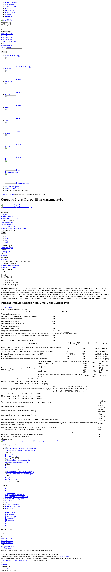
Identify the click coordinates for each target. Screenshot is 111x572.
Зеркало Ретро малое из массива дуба (19, 474)
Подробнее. (64, 556)
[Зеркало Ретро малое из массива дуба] (57, 472)
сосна (7, 236)
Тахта (7, 502)
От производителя (12, 504)
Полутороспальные (12, 491)
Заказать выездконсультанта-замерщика (10, 40)
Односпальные (10, 489)
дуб (6, 242)
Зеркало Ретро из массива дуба (16, 462)
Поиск (3, 49)
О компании (9, 5)
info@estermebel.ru (7, 45)
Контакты (8, 16)
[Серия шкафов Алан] (13, 187)
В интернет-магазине (13, 506)
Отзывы (8, 14)
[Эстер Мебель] (7, 20)
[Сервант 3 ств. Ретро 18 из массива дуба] (16, 205)
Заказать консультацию (9, 267)
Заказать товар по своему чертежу (13, 228)
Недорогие (9, 508)
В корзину (4, 215)
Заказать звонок (7, 38)
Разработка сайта (7, 560)
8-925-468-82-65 (7, 36)
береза (7, 238)
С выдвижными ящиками (14, 499)
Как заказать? (10, 8)
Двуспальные (10, 493)
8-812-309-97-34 (7, 34)
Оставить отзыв (7, 307)
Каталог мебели (11, 3)
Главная (4, 194)
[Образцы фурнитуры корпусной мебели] (17, 441)
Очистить (4, 568)
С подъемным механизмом (15, 495)
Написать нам (6, 47)
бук (6, 240)
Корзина (4, 564)
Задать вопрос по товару (10, 265)
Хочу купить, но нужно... (10, 218)
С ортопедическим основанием (16, 497)
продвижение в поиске (23, 560)
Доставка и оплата (12, 6)
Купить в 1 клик (7, 216)
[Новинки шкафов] (12, 188)
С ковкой (8, 501)
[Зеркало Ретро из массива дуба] (57, 460)
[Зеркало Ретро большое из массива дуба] (57, 448)
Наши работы (10, 12)
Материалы (9, 10)
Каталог (11, 194)
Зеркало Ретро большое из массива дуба (20, 450)
